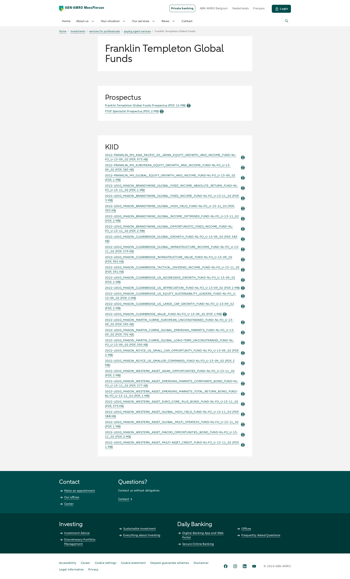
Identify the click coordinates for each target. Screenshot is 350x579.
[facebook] (225, 566)
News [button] (165, 21)
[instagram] (235, 566)
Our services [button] (140, 21)
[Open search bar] (287, 21)
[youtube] (254, 566)
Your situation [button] (110, 21)
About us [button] (82, 21)
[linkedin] (244, 566)
